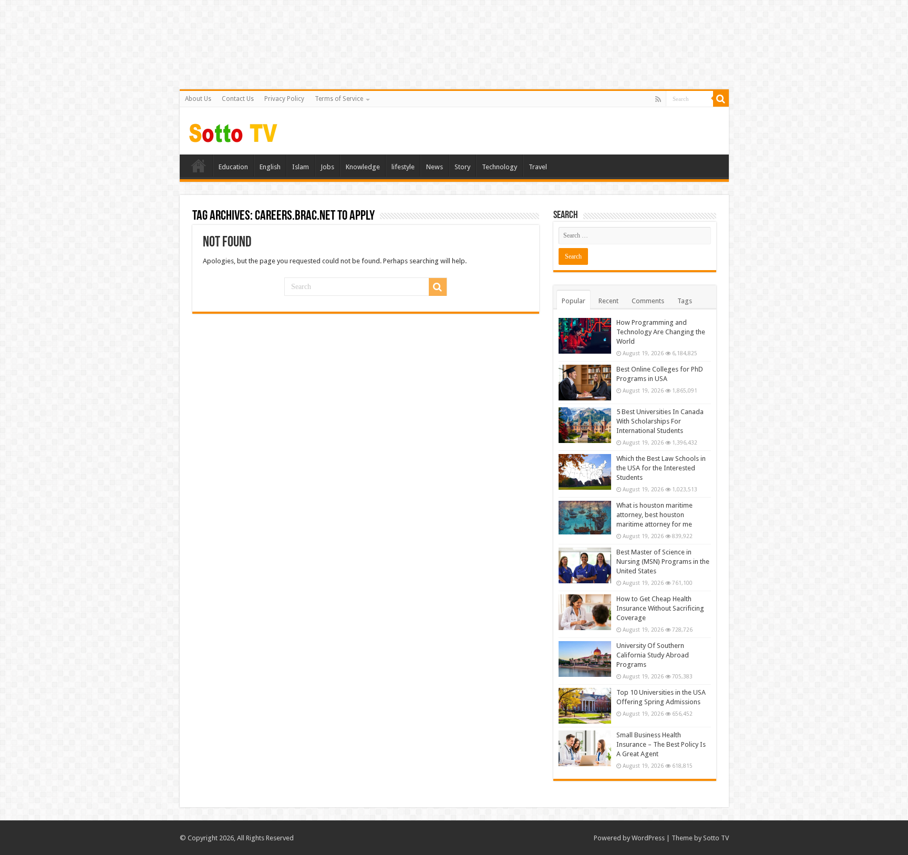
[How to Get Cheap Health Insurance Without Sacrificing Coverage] (585, 612)
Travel (538, 167)
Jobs (327, 167)
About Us (198, 98)
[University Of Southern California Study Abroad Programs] (585, 659)
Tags (684, 301)
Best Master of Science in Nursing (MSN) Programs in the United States (662, 561)
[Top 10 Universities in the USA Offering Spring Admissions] (585, 706)
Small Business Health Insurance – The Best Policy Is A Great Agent (661, 744)
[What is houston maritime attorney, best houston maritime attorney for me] (585, 518)
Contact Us (238, 98)
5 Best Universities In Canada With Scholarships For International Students (660, 421)
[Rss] (658, 99)
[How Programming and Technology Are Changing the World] (585, 336)
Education (233, 167)
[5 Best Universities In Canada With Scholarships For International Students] (585, 425)
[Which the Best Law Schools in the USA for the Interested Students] (585, 472)
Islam (300, 167)
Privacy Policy (284, 98)
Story (462, 167)
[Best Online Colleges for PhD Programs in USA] (585, 382)
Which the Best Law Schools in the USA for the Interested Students (661, 468)
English (270, 167)
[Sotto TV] (234, 130)
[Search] (721, 99)
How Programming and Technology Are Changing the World (660, 331)
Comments (648, 301)
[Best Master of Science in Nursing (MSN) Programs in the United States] (585, 565)
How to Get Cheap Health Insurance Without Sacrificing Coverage (660, 608)
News (434, 167)
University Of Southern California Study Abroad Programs (652, 655)
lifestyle (403, 167)
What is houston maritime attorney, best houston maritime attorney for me (654, 514)
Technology (499, 167)
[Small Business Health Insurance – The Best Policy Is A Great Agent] (585, 748)
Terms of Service (339, 98)
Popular (573, 301)
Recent (608, 301)
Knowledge (363, 167)
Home (198, 165)
